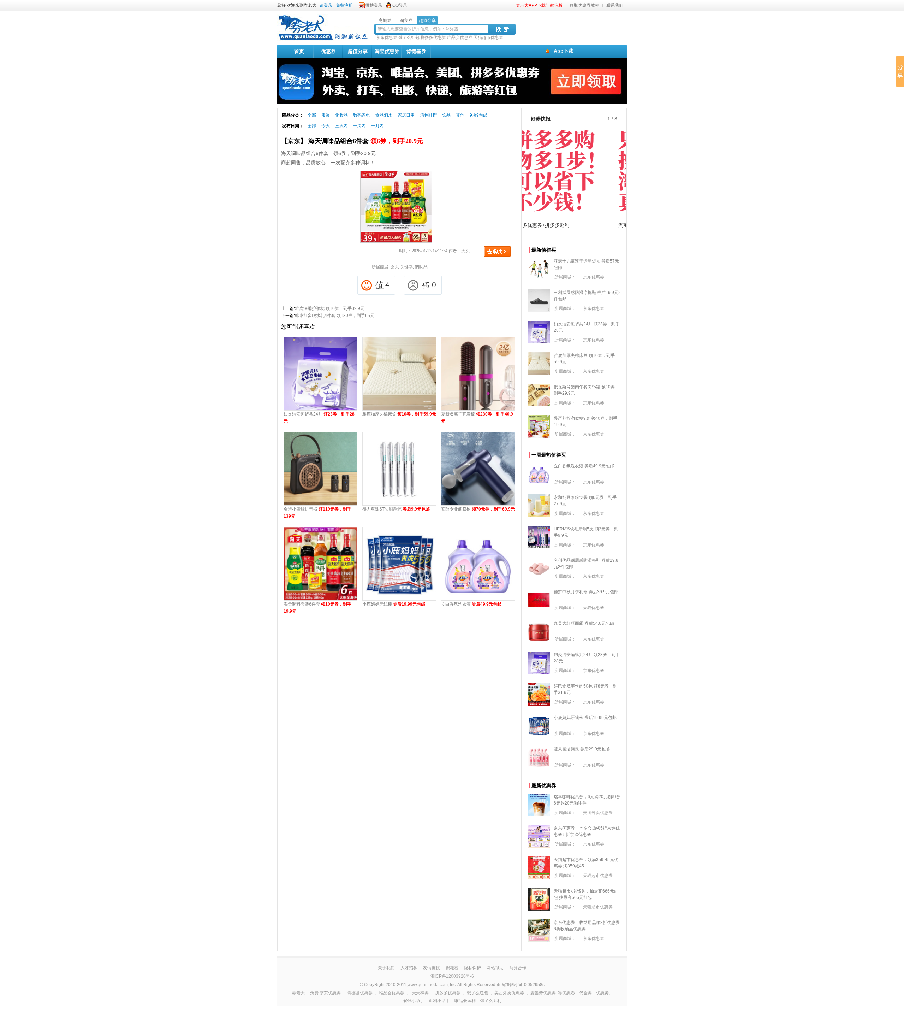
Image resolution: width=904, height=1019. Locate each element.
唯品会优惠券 (459, 37)
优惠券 (328, 51)
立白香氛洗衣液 (471, 604)
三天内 (341, 125)
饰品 (446, 115)
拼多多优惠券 (433, 37)
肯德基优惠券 (360, 992)
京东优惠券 (386, 37)
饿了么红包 (409, 37)
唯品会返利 (465, 1000)
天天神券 (420, 992)
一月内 (377, 125)
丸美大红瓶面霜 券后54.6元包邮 (584, 623)
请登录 (326, 5)
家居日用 (406, 115)
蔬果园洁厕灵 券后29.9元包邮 (582, 749)
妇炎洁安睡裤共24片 (319, 418)
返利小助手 (439, 1000)
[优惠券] (323, 39)
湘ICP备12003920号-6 (452, 976)
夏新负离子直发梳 (477, 418)
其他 (460, 115)
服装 (325, 115)
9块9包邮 (478, 115)
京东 (395, 267)
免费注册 (344, 5)
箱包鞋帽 (428, 115)
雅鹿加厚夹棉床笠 (399, 414)
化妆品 (341, 115)
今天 (325, 125)
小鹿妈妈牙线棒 (393, 604)
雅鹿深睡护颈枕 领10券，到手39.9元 (329, 308)
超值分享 (358, 51)
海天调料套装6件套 (317, 608)
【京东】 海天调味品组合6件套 (352, 141)
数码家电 (361, 115)
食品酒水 (383, 115)
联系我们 (614, 5)
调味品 (421, 267)
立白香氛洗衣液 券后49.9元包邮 (584, 466)
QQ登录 (399, 5)
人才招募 (408, 967)
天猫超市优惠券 (488, 37)
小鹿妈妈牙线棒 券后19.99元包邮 (585, 717)
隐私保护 (472, 967)
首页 (299, 51)
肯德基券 (416, 51)
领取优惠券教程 (584, 5)
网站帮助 (495, 967)
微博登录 (373, 5)
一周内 (359, 125)
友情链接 (431, 967)
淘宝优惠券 (387, 51)
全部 (312, 115)
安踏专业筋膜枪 (478, 509)
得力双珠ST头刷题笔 (396, 509)
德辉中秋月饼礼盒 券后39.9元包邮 (586, 591)
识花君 (452, 967)
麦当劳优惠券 (543, 992)
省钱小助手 (413, 1000)
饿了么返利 (490, 1000)
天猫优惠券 (593, 607)
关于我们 (386, 967)
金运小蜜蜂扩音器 (317, 513)
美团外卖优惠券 (598, 812)
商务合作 (517, 967)
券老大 (298, 992)
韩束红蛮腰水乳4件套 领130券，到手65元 (334, 315)
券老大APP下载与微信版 (539, 5)
